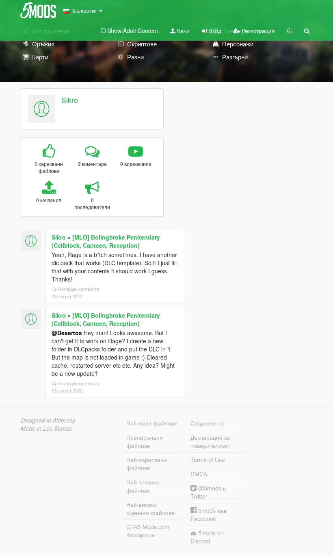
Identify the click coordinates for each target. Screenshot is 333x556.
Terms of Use (207, 460)
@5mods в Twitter (208, 492)
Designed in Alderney (48, 420)
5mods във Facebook (208, 514)
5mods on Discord (207, 537)
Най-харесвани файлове (146, 464)
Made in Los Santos (46, 428)
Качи (182, 30)
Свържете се (207, 423)
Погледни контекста (78, 289)
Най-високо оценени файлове (150, 508)
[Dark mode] (289, 30)
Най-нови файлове (151, 423)
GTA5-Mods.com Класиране (147, 531)
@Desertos (67, 333)
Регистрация (257, 30)
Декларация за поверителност (210, 441)
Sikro (69, 99)
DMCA (198, 474)
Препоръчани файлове (144, 441)
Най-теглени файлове (143, 486)
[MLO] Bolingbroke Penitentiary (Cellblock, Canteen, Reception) (106, 241)
